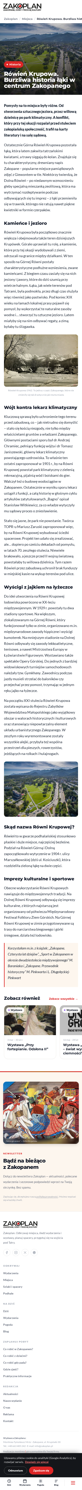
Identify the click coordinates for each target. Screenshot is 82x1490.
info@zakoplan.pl (44, 1445)
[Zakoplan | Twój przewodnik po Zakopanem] (22, 7)
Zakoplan (11, 18)
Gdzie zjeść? (10, 1369)
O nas (6, 1407)
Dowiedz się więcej (37, 1462)
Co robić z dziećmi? (15, 1355)
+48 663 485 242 (17, 1445)
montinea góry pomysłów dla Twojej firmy (37, 1451)
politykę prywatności (47, 1196)
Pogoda (8, 1324)
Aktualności (10, 1394)
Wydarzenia (10, 1273)
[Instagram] (16, 1252)
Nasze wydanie (12, 1400)
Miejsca (27, 18)
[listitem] (30, 1032)
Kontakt (8, 1421)
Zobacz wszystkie (63, 999)
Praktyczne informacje (17, 1376)
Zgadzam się (41, 1470)
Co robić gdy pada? (14, 1362)
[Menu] (72, 1483)
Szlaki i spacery (12, 1286)
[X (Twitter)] (25, 1252)
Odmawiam (15, 1470)
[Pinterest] (34, 1252)
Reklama (8, 1414)
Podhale (8, 1293)
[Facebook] (6, 1252)
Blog (6, 1331)
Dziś (6, 1311)
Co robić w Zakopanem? (18, 1349)
